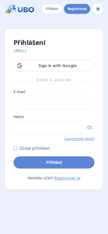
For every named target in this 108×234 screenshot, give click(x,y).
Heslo (19, 116)
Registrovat (77, 8)
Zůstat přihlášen (34, 148)
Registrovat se (67, 177)
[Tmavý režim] (98, 8)
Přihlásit (52, 8)
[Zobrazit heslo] (89, 127)
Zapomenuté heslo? (79, 138)
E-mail (19, 91)
